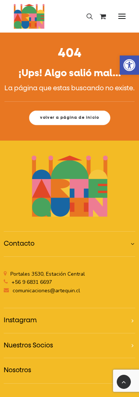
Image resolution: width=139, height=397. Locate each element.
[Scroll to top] (124, 382)
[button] (129, 65)
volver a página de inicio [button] (69, 117)
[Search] (86, 16)
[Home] (70, 186)
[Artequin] (29, 16)
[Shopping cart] (99, 16)
